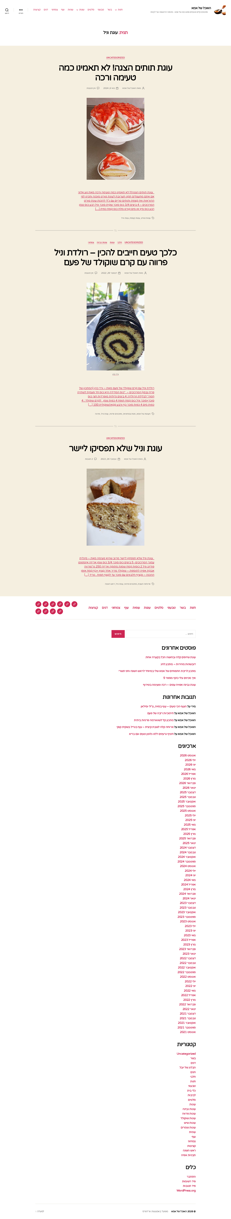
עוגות (81, 9)
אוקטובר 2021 (187, 1023)
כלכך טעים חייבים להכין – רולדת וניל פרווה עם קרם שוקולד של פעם (115, 257)
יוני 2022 (190, 986)
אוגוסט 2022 (188, 976)
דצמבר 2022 (188, 958)
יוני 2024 (190, 875)
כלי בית (191, 1090)
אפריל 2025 (188, 829)
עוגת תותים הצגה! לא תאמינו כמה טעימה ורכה (115, 73)
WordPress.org (186, 1190)
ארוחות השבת (144, 584)
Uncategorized (115, 57)
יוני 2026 (190, 764)
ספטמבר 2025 (187, 806)
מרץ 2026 (189, 778)
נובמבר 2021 (188, 1018)
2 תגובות (89, 459)
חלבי (119, 242)
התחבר (191, 1176)
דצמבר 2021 (188, 1013)
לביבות (192, 1095)
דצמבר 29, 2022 (109, 273)
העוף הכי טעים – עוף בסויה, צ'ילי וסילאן (163, 706)
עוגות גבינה (102, 242)
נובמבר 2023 (188, 907)
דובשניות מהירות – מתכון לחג (178, 664)
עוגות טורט (146, 218)
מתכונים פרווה (115, 414)
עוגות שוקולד (188, 1118)
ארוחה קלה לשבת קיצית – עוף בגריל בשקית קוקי (145, 727)
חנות (120, 9)
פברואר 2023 (187, 949)
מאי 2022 (190, 990)
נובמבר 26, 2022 (108, 459)
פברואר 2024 (187, 893)
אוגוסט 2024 (188, 866)
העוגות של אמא (144, 414)
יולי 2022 (190, 981)
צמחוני (54, 9)
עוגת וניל (125, 218)
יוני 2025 (190, 820)
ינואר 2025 (189, 843)
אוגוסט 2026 (188, 755)
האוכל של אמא (201, 8)
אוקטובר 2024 (187, 857)
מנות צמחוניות (129, 414)
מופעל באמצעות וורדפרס (155, 1211)
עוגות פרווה (189, 1113)
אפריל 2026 (188, 774)
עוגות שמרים (188, 1127)
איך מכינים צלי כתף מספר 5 (179, 678)
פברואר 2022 (187, 1004)
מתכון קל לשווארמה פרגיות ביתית (154, 720)
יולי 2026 (190, 760)
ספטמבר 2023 (187, 917)
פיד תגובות (189, 1186)
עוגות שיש (190, 1123)
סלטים (91, 9)
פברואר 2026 (187, 783)
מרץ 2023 (189, 944)
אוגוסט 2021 (188, 1032)
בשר (109, 9)
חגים (193, 1072)
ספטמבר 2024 (187, 861)
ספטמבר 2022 (187, 972)
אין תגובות (91, 88)
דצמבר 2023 (188, 903)
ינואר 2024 (189, 898)
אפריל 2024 (188, 884)
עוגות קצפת (135, 218)
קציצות (36, 9)
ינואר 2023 (189, 953)
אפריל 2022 (188, 995)
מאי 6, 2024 (109, 88)
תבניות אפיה (188, 1155)
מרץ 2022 (189, 1000)
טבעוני (101, 9)
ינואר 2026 (189, 788)
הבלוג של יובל (188, 1067)
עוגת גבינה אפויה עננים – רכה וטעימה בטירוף (169, 684)
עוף (62, 9)
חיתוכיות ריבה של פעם (160, 713)
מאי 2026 (190, 769)
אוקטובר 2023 (187, 912)
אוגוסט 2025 (188, 810)
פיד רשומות (189, 1181)
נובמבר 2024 (188, 852)
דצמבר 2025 (188, 792)
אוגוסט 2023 (188, 921)
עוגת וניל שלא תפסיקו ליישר (115, 448)
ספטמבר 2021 (187, 1027)
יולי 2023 (190, 926)
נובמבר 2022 (188, 963)
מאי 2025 (190, 824)
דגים (46, 9)
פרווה (97, 414)
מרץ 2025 (189, 834)
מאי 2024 (190, 880)
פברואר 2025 (187, 838)
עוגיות (70, 9)
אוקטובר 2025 (187, 801)
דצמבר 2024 (188, 847)
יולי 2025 (190, 815)
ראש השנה (110, 584)
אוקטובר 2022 (187, 967)
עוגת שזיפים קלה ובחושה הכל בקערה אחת (171, 657)
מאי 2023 (190, 935)
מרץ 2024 (189, 889)
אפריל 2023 (188, 940)
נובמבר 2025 (188, 797)
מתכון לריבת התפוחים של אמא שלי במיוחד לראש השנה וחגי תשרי (157, 671)
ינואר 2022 (189, 1009)
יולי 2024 (190, 870)
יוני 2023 (190, 930)
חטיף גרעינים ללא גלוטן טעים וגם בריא (151, 734)
